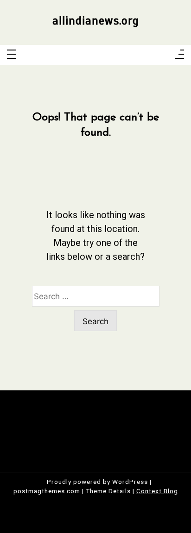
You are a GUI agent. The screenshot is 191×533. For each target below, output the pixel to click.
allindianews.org (95, 21)
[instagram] (89, 55)
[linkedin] (101, 55)
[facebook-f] (77, 55)
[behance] (113, 55)
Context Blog (157, 491)
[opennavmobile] (179, 55)
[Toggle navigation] (11, 55)
